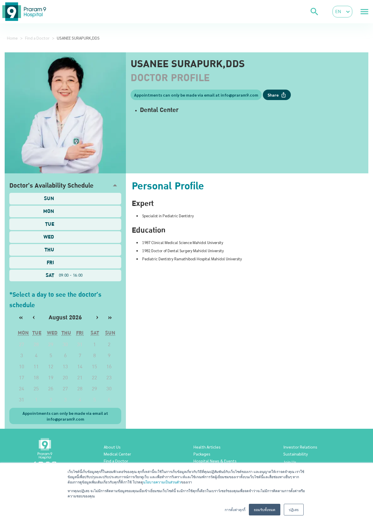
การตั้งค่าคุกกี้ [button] (235, 509)
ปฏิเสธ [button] (294, 509)
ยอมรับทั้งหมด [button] (264, 509)
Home (12, 37)
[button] (65, 185)
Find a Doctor (37, 37)
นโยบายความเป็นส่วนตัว (162, 481)
